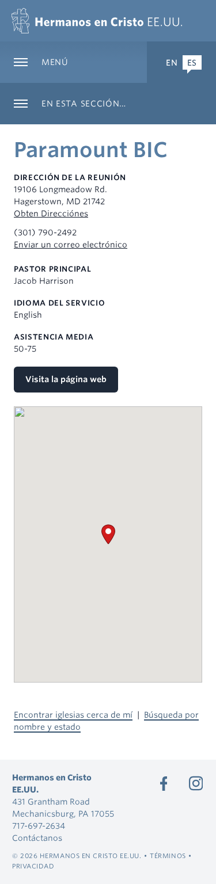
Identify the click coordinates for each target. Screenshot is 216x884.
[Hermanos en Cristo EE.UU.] (97, 20)
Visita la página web (66, 379)
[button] (108, 534)
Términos (167, 856)
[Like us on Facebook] (164, 783)
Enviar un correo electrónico (70, 244)
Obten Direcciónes (51, 213)
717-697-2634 (38, 825)
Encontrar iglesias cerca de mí (73, 714)
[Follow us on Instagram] (196, 783)
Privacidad (33, 866)
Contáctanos (37, 838)
